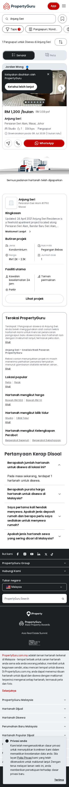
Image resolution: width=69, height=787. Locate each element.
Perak (17, 382)
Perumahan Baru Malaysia (19, 726)
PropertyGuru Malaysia (17, 700)
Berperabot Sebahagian (46, 440)
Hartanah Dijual (12, 709)
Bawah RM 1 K (34, 400)
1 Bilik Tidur (22, 418)
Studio (9, 418)
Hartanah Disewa (13, 717)
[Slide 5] (37, 102)
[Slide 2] (28, 102)
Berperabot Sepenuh (17, 440)
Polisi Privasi (24, 757)
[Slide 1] (25, 102)
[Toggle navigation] (64, 6)
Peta (53, 55)
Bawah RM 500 (14, 400)
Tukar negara (11, 580)
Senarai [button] (21, 55)
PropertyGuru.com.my (15, 655)
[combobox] (33, 19)
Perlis (8, 382)
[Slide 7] (43, 102)
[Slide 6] (40, 102)
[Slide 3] (31, 102)
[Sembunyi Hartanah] (53, 76)
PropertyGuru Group (16, 563)
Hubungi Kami (11, 571)
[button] (18, 231)
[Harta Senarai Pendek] (61, 76)
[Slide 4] (34, 102)
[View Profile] (34, 67)
